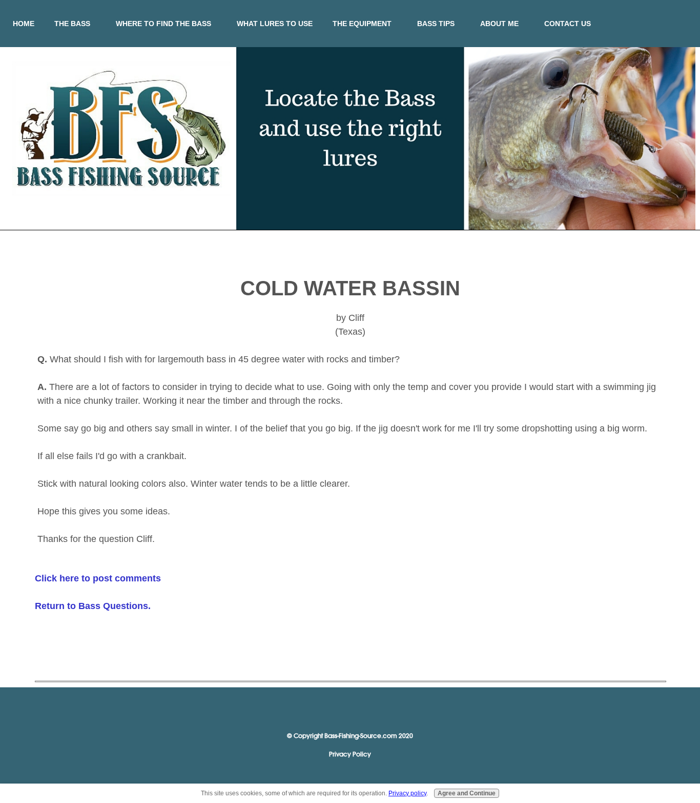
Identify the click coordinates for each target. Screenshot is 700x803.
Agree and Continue (467, 793)
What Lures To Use (275, 23)
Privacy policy (407, 793)
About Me (499, 23)
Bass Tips (436, 23)
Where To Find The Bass (163, 23)
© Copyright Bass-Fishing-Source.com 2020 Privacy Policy (350, 745)
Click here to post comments (98, 578)
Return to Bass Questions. (93, 606)
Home (23, 23)
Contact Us (567, 23)
